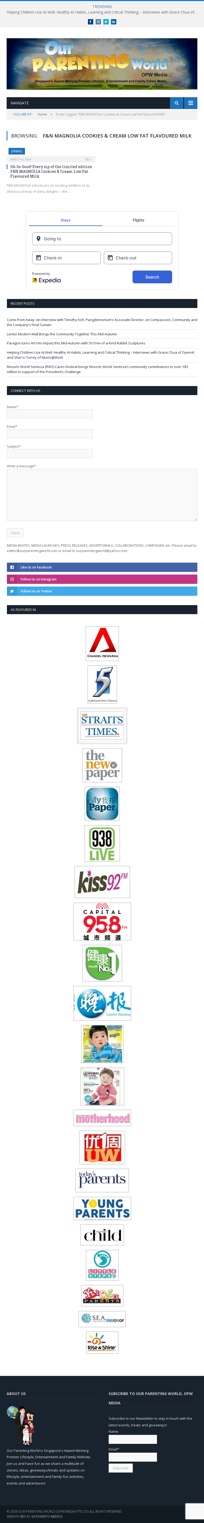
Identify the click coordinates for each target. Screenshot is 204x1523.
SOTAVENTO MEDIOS (46, 1516)
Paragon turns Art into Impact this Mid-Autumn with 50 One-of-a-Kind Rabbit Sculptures (76, 343)
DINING (16, 151)
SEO (23, 1516)
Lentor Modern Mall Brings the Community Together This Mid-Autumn (62, 334)
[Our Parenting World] (102, 63)
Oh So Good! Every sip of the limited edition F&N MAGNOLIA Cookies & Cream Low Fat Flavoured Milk (51, 171)
